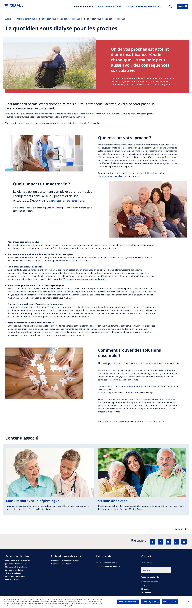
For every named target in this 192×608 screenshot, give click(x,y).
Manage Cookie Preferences (128, 602)
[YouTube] (168, 542)
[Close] (188, 601)
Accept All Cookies (169, 602)
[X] (160, 542)
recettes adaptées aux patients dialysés (85, 279)
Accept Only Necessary (150, 602)
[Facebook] (152, 542)
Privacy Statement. (72, 606)
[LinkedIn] (176, 542)
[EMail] (184, 542)
